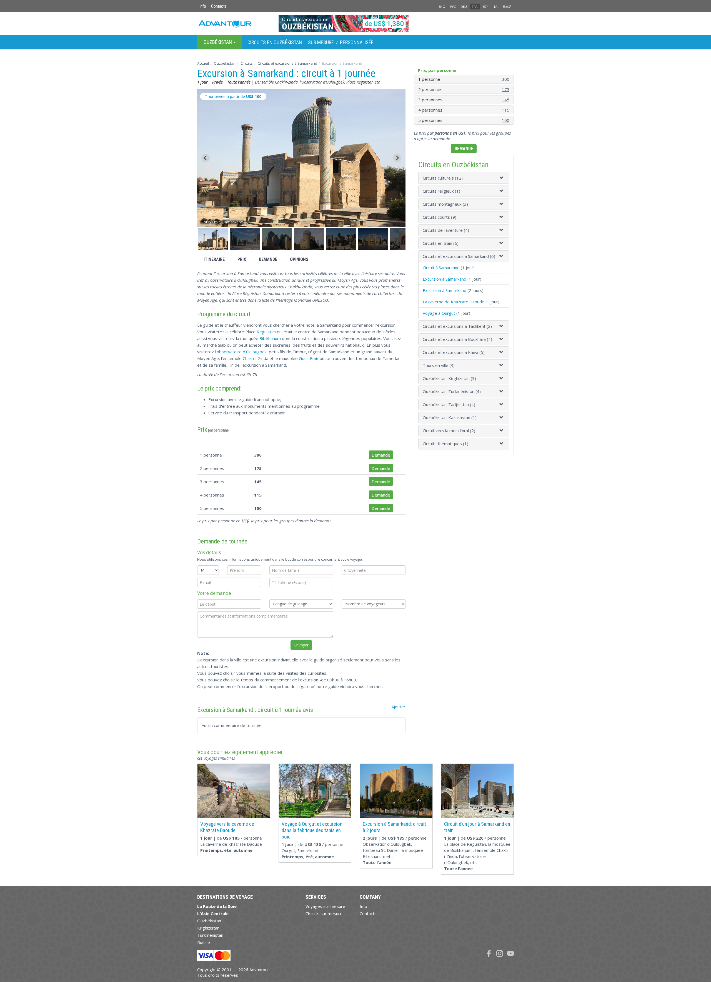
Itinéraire (214, 259)
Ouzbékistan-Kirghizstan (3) (449, 378)
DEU (464, 6)
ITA (495, 6)
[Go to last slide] (205, 158)
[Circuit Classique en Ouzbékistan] (356, 23)
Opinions (299, 259)
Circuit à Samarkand (441, 267)
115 (505, 110)
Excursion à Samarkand (444, 279)
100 (505, 120)
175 (505, 89)
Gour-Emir (309, 358)
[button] (213, 239)
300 (505, 79)
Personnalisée (357, 42)
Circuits (247, 63)
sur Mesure (321, 42)
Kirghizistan (208, 928)
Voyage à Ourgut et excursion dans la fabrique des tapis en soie (312, 830)
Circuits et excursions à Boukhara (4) (457, 339)
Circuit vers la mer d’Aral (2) (449, 430)
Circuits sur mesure (324, 913)
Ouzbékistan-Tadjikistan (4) (449, 404)
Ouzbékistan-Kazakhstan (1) (450, 417)
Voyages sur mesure (325, 906)
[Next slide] (397, 158)
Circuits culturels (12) (443, 178)
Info (202, 6)
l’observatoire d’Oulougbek (241, 351)
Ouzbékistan (225, 63)
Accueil (203, 63)
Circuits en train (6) (441, 243)
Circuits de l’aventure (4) (446, 230)
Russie (203, 942)
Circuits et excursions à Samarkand (287, 63)
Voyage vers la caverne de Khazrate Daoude (227, 827)
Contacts (219, 6)
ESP (485, 6)
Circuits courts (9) (439, 217)
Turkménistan (210, 935)
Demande (268, 259)
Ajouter (398, 706)
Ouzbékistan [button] (218, 42)
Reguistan (266, 331)
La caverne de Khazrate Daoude (453, 301)
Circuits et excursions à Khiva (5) (454, 352)
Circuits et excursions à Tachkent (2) (457, 326)
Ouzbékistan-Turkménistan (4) (452, 391)
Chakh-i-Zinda (255, 358)
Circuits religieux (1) (441, 191)
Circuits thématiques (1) (445, 443)
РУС (453, 6)
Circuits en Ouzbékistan (274, 42)
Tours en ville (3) (439, 365)
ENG (442, 6)
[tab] (464, 177)
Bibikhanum (270, 338)
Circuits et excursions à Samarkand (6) (459, 256)
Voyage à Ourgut (439, 313)
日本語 (507, 6)
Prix (241, 259)
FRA (474, 6)
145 (505, 99)
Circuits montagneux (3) (445, 204)
